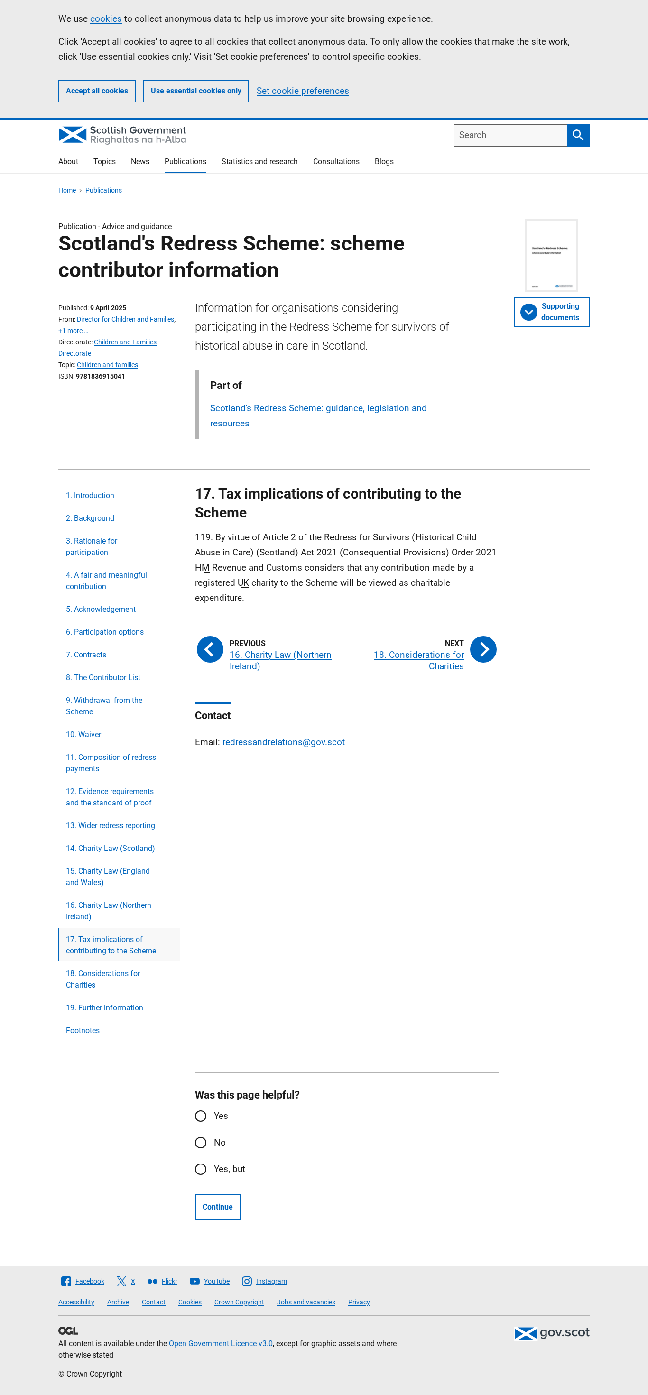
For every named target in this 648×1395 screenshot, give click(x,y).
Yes (221, 1115)
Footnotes (83, 1030)
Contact (154, 1302)
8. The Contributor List (103, 677)
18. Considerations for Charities (103, 979)
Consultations (336, 161)
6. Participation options (105, 632)
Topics (104, 161)
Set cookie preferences (303, 90)
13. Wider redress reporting (110, 825)
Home (67, 190)
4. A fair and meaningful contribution (106, 581)
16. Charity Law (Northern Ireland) (108, 911)
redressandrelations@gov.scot (283, 742)
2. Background (90, 518)
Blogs (384, 161)
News (140, 161)
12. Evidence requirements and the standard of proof (110, 797)
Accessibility (76, 1302)
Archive (118, 1302)
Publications (185, 161)
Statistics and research (260, 161)
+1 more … (73, 330)
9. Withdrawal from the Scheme (104, 706)
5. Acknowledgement (101, 609)
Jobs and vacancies (306, 1302)
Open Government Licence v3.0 (221, 1343)
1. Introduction (90, 495)
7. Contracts (86, 654)
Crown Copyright (239, 1302)
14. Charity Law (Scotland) (110, 848)
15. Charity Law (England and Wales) (108, 877)
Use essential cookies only (196, 90)
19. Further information (104, 1007)
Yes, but (229, 1169)
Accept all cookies (97, 90)
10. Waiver (83, 734)
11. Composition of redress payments (111, 763)
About (68, 161)
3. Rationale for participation (91, 546)
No (220, 1142)
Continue (218, 1206)
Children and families (107, 365)
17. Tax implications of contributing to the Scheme (111, 945)
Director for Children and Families (125, 319)
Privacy (359, 1302)
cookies (106, 18)
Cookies (190, 1302)
